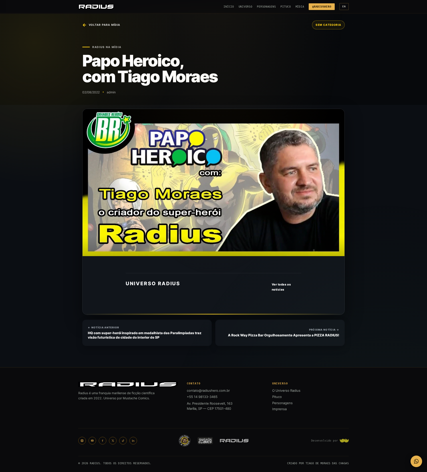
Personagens (266, 6)
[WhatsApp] (416, 461)
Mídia (300, 6)
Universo (245, 6)
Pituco (285, 6)
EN (344, 6)
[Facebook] (102, 440)
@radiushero (321, 6)
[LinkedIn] (133, 440)
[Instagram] (82, 440)
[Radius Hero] (96, 6)
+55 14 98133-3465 (202, 397)
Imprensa (279, 409)
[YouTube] (92, 440)
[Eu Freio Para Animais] (184, 440)
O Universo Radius (286, 391)
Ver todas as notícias (281, 287)
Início (229, 6)
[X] (113, 440)
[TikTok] (123, 440)
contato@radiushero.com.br (208, 391)
